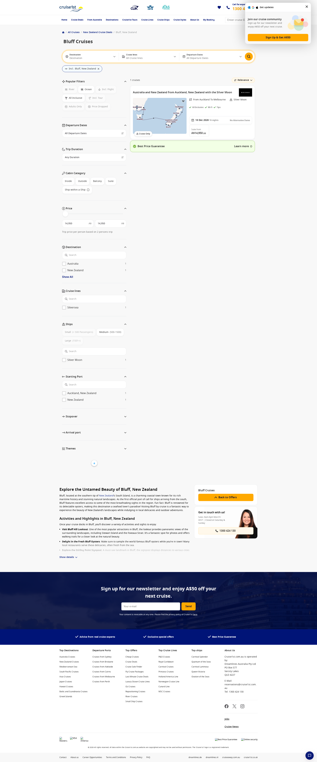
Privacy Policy (136, 757)
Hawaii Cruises (66, 686)
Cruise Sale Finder (133, 666)
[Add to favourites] (183, 101)
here (195, 614)
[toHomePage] (71, 7)
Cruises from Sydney (101, 656)
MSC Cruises (164, 691)
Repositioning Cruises (135, 691)
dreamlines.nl (212, 757)
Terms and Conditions (116, 757)
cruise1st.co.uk (251, 757)
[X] (234, 706)
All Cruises (74, 32)
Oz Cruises (130, 686)
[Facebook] (227, 706)
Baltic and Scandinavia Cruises (73, 691)
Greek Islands (65, 696)
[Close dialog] (307, 7)
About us (74, 757)
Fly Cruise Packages (134, 671)
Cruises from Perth (101, 681)
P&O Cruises (164, 656)
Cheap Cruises (132, 656)
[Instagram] (242, 706)
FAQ (148, 757)
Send (188, 606)
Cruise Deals (77, 19)
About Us (194, 19)
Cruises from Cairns (101, 671)
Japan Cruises (65, 681)
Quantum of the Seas (201, 661)
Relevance (243, 80)
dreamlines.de (195, 757)
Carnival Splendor (200, 656)
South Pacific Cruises (69, 671)
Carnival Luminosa (200, 666)
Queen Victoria (198, 671)
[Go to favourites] (219, 7)
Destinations (112, 19)
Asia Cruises (65, 676)
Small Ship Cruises (133, 701)
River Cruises (131, 696)
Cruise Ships (163, 19)
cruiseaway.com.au (231, 757)
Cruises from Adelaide (102, 666)
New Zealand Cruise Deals (97, 32)
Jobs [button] (227, 719)
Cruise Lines (147, 19)
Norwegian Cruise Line (168, 681)
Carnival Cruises (166, 666)
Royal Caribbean (166, 661)
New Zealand (106, 495)
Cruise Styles (180, 19)
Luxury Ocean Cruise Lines (137, 681)
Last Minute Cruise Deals (136, 676)
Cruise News (232, 726)
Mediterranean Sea (68, 666)
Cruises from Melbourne (103, 676)
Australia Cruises (67, 656)
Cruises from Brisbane (102, 661)
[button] (94, 81)
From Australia (94, 19)
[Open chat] (309, 755)
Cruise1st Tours (129, 19)
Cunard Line (164, 686)
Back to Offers (227, 497)
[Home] (63, 32)
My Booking (209, 19)
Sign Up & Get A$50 (278, 38)
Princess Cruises (166, 671)
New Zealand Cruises (69, 661)
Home (64, 19)
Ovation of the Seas (200, 676)
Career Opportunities (92, 757)
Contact (63, 757)
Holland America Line (168, 676)
